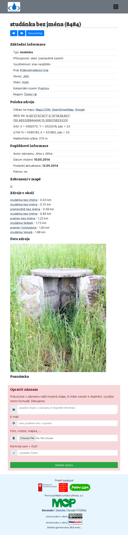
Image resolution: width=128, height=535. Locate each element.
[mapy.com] (80, 487)
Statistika (60, 510)
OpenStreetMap (63, 109)
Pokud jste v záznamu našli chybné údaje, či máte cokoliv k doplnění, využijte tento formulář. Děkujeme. (62, 399)
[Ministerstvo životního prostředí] (47, 487)
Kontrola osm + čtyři (23, 446)
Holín (25, 82)
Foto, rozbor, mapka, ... (25, 431)
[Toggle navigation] (115, 7)
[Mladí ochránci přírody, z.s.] (64, 503)
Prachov (43, 88)
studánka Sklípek (21, 223)
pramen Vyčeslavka (23, 227)
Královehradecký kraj (34, 70)
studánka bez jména (23, 200)
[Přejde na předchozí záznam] (13, 33)
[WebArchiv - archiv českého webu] (75, 522)
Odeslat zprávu (64, 465)
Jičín (26, 76)
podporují (68, 480)
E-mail (14, 416)
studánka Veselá (21, 232)
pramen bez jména (22, 218)
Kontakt (71, 510)
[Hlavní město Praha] (63, 487)
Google (80, 109)
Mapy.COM (43, 109)
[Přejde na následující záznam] (21, 33)
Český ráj (30, 94)
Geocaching (35, 33)
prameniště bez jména (25, 209)
